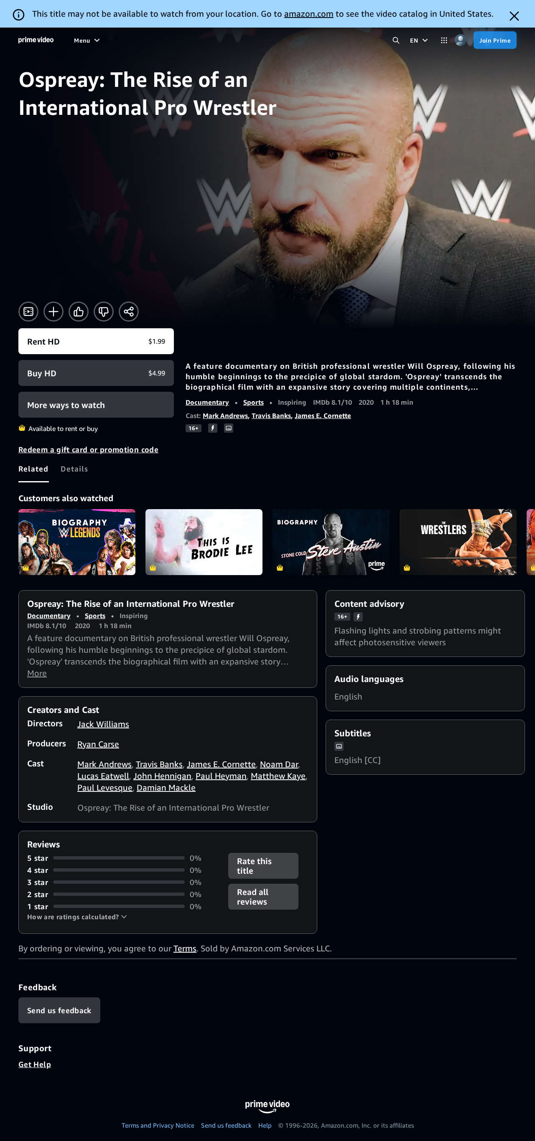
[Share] (129, 312)
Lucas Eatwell (103, 776)
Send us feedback (226, 1125)
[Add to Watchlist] (53, 312)
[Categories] (444, 40)
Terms (184, 948)
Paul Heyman (221, 776)
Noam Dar (279, 764)
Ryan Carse (98, 744)
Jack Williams (103, 724)
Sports (253, 402)
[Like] (79, 312)
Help (265, 1125)
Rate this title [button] (254, 865)
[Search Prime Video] (396, 40)
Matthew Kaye (278, 776)
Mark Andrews (225, 415)
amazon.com (309, 13)
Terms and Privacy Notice (158, 1125)
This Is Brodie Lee (203, 542)
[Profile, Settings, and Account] (460, 40)
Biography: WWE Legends (76, 542)
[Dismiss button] (514, 16)
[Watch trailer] (28, 312)
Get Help (34, 1064)
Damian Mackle (166, 787)
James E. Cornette (323, 415)
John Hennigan (162, 776)
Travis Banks (271, 415)
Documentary (207, 402)
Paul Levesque (104, 787)
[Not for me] (104, 312)
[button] (77, 916)
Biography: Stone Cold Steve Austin (331, 542)
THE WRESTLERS (458, 542)
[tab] (33, 468)
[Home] (36, 40)
